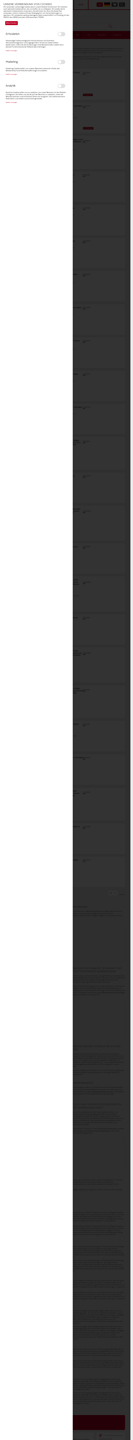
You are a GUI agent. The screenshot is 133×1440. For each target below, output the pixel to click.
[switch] (61, 34)
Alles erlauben (11, 23)
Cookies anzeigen (11, 50)
